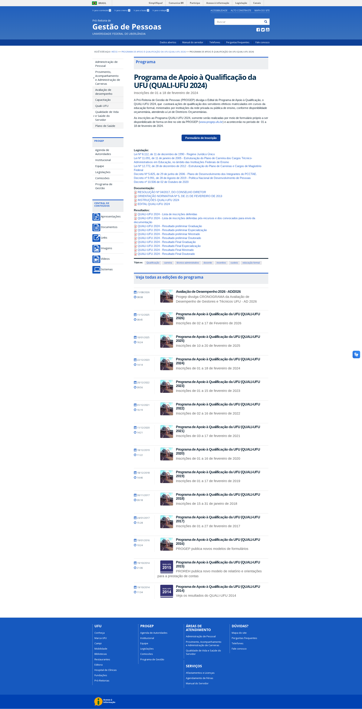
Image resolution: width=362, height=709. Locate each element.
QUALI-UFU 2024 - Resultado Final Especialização (169, 245)
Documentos (109, 227)
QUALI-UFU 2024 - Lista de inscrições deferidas (167, 214)
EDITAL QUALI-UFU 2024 (154, 204)
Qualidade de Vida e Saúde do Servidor (107, 116)
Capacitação (103, 100)
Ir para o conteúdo (101, 10)
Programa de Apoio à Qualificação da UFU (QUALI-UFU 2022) (218, 406)
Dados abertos (168, 42)
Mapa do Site (262, 10)
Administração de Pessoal (106, 64)
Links (104, 237)
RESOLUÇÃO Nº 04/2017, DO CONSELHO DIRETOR (172, 192)
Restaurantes (102, 659)
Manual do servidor (192, 42)
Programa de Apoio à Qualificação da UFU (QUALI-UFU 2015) (218, 564)
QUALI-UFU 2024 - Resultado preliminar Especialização (172, 230)
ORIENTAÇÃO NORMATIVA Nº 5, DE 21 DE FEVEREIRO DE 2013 (180, 196)
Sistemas (107, 269)
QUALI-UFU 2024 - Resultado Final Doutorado (166, 253)
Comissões (102, 178)
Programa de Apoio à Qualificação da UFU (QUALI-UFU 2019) (218, 474)
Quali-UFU (101, 106)
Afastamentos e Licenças (200, 672)
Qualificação (152, 262)
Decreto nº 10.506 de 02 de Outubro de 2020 (161, 181)
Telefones (214, 42)
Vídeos (105, 258)
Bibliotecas (100, 654)
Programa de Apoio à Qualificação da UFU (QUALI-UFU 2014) (218, 589)
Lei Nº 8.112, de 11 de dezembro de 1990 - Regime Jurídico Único (174, 154)
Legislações (102, 172)
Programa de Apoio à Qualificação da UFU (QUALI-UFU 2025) (218, 339)
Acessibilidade (219, 10)
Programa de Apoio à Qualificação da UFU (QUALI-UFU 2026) (153, 51)
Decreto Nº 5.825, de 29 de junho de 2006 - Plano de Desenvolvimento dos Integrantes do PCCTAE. (195, 174)
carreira (168, 262)
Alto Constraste (241, 10)
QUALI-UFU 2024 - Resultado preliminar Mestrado (169, 234)
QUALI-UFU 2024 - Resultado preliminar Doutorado (169, 238)
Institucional (103, 160)
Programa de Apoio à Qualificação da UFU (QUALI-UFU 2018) (218, 496)
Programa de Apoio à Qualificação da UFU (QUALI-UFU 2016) (218, 542)
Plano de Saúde (105, 126)
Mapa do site (239, 632)
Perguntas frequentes (237, 42)
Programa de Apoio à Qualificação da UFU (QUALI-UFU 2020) (218, 451)
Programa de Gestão (103, 186)
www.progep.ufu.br (211, 121)
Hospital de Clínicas (105, 670)
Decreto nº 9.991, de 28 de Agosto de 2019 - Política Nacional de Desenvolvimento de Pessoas (192, 178)
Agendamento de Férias (199, 678)
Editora (98, 664)
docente (208, 262)
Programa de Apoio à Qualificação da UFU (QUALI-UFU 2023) (218, 384)
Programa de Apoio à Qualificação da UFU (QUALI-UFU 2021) (218, 429)
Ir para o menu (122, 10)
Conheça (99, 632)
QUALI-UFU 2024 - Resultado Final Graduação (167, 242)
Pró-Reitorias (101, 680)
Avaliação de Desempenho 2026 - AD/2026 (208, 292)
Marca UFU (100, 638)
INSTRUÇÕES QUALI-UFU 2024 (158, 200)
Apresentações (111, 216)
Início (114, 51)
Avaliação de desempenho (103, 92)
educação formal (251, 262)
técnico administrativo (188, 262)
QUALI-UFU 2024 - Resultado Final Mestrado (166, 249)
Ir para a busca (141, 10)
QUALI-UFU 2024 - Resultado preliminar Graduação (170, 226)
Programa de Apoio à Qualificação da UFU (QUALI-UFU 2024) (218, 361)
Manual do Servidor (197, 683)
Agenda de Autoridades (103, 152)
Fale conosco (262, 42)
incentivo (221, 262)
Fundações (100, 675)
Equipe (99, 166)
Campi (98, 643)
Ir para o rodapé (160, 10)
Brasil (98, 3)
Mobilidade (100, 648)
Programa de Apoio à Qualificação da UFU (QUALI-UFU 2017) (218, 519)
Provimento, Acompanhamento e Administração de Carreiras (107, 78)
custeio (234, 262)
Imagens (106, 248)
